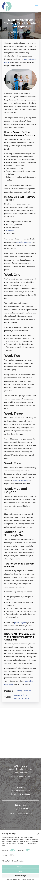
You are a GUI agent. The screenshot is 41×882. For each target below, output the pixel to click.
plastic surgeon (20, 623)
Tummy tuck (10, 230)
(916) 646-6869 (22, 809)
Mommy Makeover (23, 691)
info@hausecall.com (23, 814)
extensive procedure (23, 242)
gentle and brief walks (21, 480)
